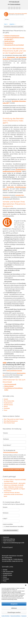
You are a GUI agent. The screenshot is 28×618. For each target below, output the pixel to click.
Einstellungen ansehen (14, 612)
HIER (4, 363)
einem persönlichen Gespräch (14, 370)
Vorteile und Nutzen (9, 41)
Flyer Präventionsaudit (10, 384)
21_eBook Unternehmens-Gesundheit (13, 526)
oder (14, 4)
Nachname (5, 513)
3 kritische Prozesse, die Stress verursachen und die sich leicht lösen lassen (13, 494)
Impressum (23, 615)
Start (6, 24)
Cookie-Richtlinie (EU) (9, 541)
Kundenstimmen (8, 403)
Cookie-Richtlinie (6, 615)
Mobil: (14, 1)
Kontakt (6, 399)
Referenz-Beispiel (8, 386)
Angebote (12, 24)
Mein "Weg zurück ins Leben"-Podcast (14, 419)
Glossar (6, 406)
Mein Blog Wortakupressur (11, 421)
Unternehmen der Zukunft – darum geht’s (14, 483)
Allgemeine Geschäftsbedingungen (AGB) (13, 542)
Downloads (7, 408)
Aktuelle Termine (8, 404)
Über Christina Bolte (9, 401)
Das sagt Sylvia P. (8, 43)
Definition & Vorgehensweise (11, 35)
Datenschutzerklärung (15, 615)
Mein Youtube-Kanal (9, 423)
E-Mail (5, 518)
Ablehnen (14, 608)
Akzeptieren (14, 604)
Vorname (5, 433)
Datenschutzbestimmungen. (10, 452)
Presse (5, 410)
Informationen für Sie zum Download (14, 45)
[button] (25, 585)
